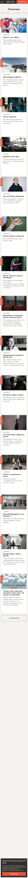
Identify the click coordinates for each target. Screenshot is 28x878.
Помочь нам (22, 2)
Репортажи (6, 34)
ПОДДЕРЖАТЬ (14, 874)
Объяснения (7, 114)
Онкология (8, 13)
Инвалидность (16, 13)
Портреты (6, 154)
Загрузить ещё (14, 618)
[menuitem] (2, 2)
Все (2, 13)
